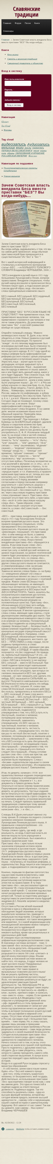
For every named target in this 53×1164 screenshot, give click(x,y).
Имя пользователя (15, 79)
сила (3, 153)
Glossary (5, 121)
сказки (43, 150)
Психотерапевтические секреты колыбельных (20, 169)
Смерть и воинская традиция (22, 58)
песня (36, 150)
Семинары (8, 31)
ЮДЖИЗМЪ (38, 147)
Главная (7, 23)
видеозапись (13, 144)
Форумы (8, 130)
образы (10, 153)
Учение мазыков (12, 176)
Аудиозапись (38, 144)
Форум (18, 23)
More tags (33, 155)
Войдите (20, 1129)
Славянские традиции (26, 11)
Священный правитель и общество (25, 63)
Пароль (9, 89)
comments (10, 1128)
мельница (8, 147)
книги (20, 147)
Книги (37, 23)
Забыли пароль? (12, 99)
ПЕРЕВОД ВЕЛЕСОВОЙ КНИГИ (16, 150)
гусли (28, 147)
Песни (28, 23)
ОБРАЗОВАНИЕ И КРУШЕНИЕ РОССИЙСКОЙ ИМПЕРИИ (22, 154)
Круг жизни (12, 54)
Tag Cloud (5, 125)
